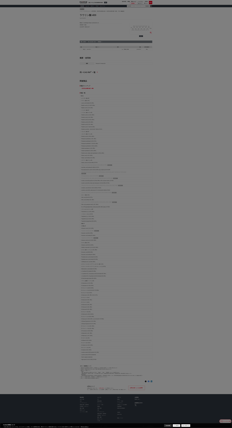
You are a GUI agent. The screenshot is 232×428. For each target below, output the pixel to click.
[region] (116, 425)
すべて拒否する (176, 425)
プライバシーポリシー (85, 426)
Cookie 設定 (168, 425)
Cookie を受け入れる (186, 425)
